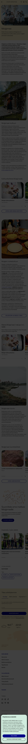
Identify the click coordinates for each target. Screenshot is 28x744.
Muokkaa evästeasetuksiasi (14, 739)
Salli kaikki (14, 735)
